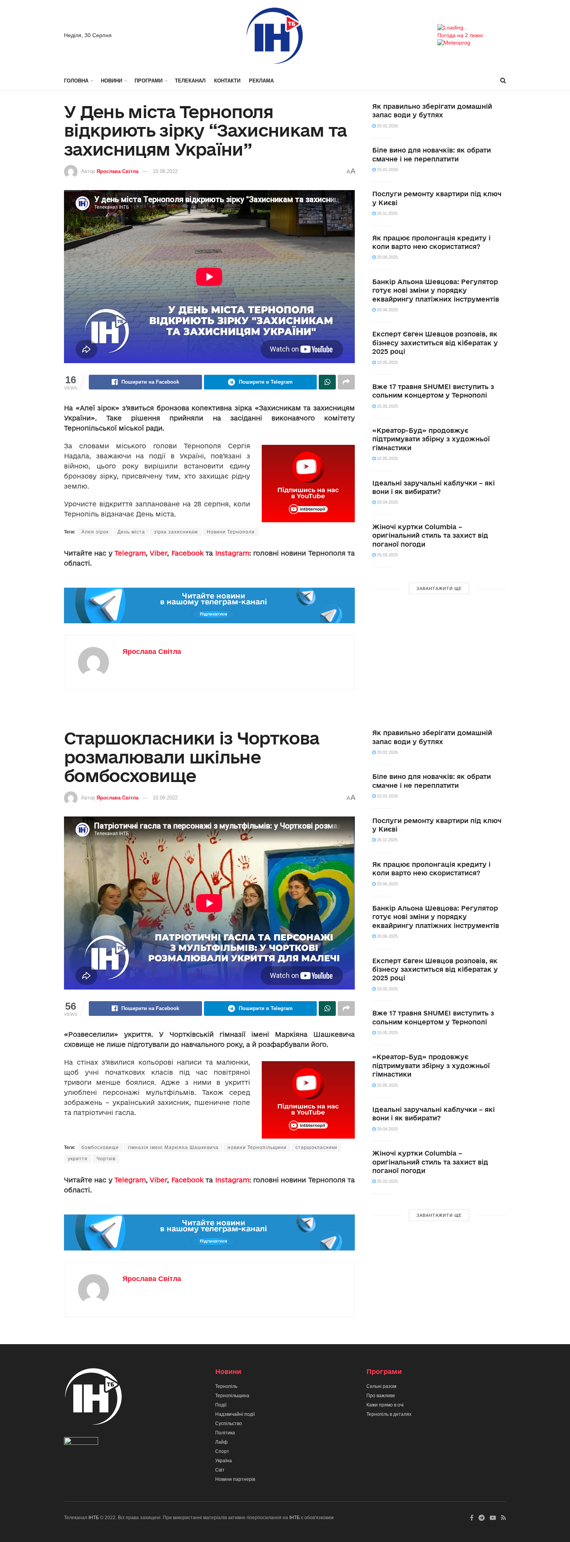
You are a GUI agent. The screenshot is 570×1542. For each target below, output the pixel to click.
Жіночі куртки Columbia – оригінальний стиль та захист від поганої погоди (430, 535)
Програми (148, 81)
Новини (111, 81)
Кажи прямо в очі (385, 1405)
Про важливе (380, 1395)
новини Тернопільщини (257, 1147)
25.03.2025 (387, 554)
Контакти (227, 81)
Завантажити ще (439, 588)
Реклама (261, 81)
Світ (220, 1470)
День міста (131, 532)
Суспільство (228, 1423)
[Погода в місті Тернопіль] (471, 28)
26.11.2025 (386, 213)
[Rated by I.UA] (81, 1442)
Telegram (130, 553)
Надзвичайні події (235, 1414)
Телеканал (190, 81)
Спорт (222, 1451)
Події (220, 1405)
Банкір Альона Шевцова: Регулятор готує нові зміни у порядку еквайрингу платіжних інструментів (435, 290)
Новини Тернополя (231, 532)
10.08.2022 (165, 171)
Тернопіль (226, 1386)
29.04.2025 (387, 502)
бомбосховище (100, 1147)
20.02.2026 (387, 125)
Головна (76, 81)
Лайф (221, 1442)
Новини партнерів (235, 1479)
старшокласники (316, 1147)
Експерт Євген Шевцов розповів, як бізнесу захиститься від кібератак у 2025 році (435, 342)
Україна (223, 1460)
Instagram (232, 553)
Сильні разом (381, 1386)
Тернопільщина (232, 1395)
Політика (225, 1433)
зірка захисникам (176, 532)
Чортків (106, 1158)
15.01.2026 (387, 169)
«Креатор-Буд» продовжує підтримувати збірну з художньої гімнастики (431, 439)
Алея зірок (95, 532)
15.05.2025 (387, 406)
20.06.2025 (387, 257)
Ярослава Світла (117, 171)
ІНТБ (93, 1517)
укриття (78, 1158)
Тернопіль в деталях (388, 1414)
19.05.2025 (387, 362)
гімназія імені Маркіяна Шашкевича (173, 1147)
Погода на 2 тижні (460, 35)
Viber (158, 553)
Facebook (187, 553)
